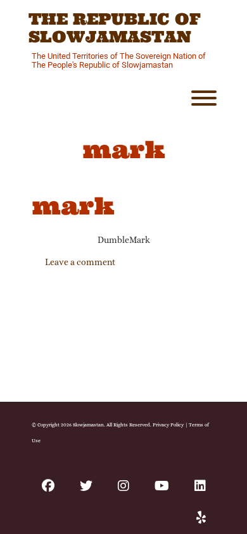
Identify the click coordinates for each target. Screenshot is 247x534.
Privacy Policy (168, 424)
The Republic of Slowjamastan (114, 28)
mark (73, 205)
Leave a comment (80, 262)
